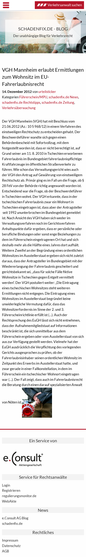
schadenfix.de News (63, 97)
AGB (5, 551)
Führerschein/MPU (33, 97)
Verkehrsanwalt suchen (65, 5)
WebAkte (9, 501)
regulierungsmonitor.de (19, 496)
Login (6, 485)
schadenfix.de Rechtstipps (21, 102)
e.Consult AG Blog (15, 518)
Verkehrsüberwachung (19, 108)
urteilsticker (47, 91)
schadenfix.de (12, 523)
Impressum (10, 540)
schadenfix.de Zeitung (58, 102)
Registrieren (11, 490)
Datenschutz (11, 546)
